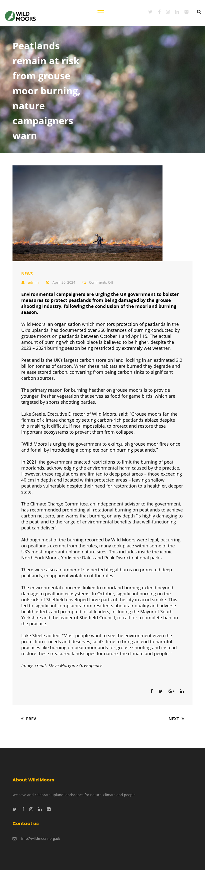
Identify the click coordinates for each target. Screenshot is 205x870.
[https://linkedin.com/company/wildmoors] (174, 12)
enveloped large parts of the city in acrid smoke (116, 600)
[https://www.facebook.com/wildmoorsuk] (156, 12)
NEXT (174, 719)
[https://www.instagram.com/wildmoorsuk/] (165, 12)
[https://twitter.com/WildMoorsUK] (147, 12)
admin (33, 282)
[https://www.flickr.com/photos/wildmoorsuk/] (183, 12)
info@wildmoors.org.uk (40, 838)
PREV (30, 719)
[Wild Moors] (21, 15)
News (27, 273)
